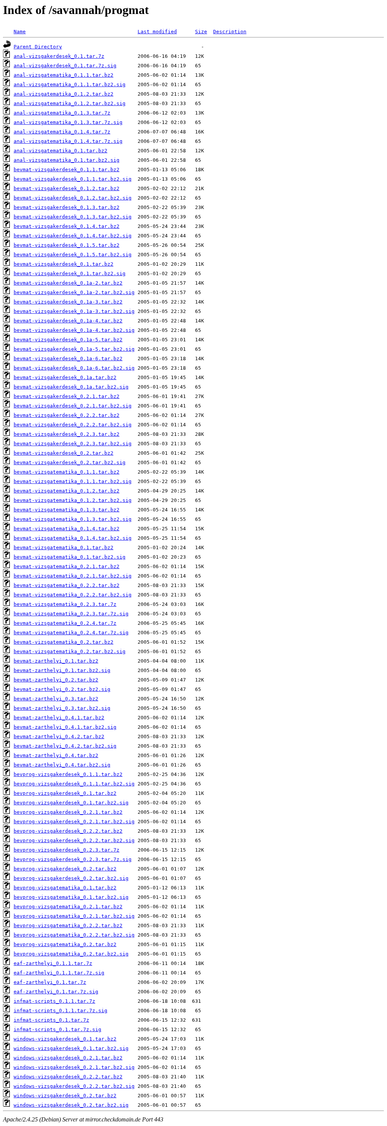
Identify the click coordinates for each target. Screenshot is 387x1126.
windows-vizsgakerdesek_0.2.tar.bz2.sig (71, 1105)
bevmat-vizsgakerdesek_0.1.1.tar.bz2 (66, 169)
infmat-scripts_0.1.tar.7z (51, 1020)
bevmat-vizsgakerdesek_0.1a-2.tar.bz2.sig (74, 292)
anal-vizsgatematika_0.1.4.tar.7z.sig (68, 141)
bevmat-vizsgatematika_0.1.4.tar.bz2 (66, 528)
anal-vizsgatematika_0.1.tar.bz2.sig (66, 160)
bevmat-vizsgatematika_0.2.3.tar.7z (65, 604)
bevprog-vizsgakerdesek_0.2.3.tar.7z (66, 850)
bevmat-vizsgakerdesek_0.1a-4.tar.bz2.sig (74, 330)
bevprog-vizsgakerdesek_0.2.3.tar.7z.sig (73, 859)
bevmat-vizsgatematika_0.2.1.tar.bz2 (66, 566)
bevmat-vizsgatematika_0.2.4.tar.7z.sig (71, 632)
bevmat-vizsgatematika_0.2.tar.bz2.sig (69, 651)
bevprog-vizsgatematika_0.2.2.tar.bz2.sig (74, 935)
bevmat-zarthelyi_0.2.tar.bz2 (56, 680)
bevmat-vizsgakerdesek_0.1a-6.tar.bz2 (68, 358)
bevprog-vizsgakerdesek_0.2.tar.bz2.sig (71, 878)
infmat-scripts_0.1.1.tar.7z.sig (60, 1010)
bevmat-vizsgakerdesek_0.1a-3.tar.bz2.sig (74, 311)
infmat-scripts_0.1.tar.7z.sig (57, 1029)
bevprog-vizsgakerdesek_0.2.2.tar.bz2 (68, 831)
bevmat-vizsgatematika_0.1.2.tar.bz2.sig (73, 500)
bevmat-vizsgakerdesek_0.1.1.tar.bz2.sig (73, 179)
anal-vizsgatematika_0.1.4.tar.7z (62, 132)
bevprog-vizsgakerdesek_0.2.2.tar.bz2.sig (74, 840)
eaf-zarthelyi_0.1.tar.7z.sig (56, 991)
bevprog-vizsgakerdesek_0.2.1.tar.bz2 (68, 812)
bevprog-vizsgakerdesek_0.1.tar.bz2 (65, 793)
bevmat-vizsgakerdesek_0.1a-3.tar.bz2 (68, 302)
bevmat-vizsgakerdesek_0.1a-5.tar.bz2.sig (74, 349)
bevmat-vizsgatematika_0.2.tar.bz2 (63, 642)
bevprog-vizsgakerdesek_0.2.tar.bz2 (65, 869)
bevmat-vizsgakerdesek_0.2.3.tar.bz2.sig (73, 443)
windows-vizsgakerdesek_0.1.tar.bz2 (65, 1039)
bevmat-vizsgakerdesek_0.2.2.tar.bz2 (66, 415)
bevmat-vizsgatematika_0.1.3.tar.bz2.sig (73, 519)
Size (201, 31)
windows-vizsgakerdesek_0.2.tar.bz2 (65, 1095)
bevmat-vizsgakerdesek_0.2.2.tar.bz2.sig (73, 424)
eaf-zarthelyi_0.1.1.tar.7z (53, 963)
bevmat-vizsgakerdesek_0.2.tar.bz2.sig (69, 462)
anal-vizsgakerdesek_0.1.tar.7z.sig (65, 65)
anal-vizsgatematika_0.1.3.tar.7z (62, 113)
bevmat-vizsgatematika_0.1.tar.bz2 (63, 547)
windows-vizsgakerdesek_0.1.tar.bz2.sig (71, 1048)
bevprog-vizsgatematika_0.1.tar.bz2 (65, 888)
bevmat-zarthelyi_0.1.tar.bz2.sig (62, 670)
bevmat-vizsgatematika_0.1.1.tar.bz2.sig (73, 481)
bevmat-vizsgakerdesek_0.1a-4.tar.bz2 (68, 321)
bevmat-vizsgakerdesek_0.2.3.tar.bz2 (66, 434)
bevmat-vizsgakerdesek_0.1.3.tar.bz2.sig (73, 217)
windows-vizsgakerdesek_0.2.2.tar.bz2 (68, 1077)
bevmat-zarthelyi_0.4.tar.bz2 (56, 755)
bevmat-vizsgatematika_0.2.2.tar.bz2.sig (73, 595)
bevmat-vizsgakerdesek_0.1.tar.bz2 (63, 264)
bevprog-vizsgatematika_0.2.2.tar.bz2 (68, 925)
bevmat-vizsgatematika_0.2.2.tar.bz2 (66, 585)
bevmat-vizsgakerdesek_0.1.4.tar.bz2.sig (73, 236)
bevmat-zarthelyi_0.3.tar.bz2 (56, 699)
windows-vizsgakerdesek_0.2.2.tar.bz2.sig (74, 1086)
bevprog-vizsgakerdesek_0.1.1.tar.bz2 (68, 774)
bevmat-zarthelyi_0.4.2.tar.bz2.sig (65, 746)
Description (229, 31)
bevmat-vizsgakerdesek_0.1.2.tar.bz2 (66, 188)
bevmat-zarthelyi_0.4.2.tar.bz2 (59, 736)
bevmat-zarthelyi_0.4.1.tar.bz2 (59, 717)
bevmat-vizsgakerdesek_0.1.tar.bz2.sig (69, 273)
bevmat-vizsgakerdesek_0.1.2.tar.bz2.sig (73, 198)
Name (20, 31)
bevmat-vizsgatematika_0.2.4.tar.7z (65, 623)
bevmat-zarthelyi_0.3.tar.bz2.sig (62, 708)
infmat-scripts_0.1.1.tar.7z (54, 1001)
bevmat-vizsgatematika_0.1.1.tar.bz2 (66, 472)
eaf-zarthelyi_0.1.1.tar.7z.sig (59, 973)
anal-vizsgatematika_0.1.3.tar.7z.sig (68, 122)
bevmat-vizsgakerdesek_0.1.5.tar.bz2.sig (73, 254)
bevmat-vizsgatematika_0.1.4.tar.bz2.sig (73, 538)
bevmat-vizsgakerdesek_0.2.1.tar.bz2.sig (73, 406)
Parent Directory (38, 47)
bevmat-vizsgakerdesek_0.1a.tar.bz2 (65, 377)
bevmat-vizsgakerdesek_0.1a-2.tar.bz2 (68, 283)
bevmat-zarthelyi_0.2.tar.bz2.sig (62, 689)
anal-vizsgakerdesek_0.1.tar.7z (59, 56)
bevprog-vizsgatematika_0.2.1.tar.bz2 (68, 906)
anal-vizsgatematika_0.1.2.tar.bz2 (63, 94)
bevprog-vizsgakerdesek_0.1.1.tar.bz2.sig (74, 784)
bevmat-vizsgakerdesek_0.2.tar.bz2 (63, 453)
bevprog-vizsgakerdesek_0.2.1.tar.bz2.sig (74, 821)
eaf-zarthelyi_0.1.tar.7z (50, 982)
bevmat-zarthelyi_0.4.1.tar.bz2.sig (65, 727)
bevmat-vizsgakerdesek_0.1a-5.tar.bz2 (68, 339)
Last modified (157, 31)
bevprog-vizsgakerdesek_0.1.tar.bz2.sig (71, 802)
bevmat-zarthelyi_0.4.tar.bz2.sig (62, 765)
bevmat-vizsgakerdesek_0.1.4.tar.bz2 (66, 226)
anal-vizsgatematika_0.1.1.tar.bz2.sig (69, 84)
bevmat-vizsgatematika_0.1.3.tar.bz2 (66, 510)
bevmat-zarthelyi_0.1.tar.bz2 (56, 661)
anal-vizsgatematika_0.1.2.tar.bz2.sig (69, 103)
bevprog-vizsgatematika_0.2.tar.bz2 (65, 944)
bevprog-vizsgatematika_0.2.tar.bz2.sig (71, 954)
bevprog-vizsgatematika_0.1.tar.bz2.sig (71, 897)
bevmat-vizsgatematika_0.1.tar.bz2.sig (69, 557)
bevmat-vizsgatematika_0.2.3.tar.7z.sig (71, 613)
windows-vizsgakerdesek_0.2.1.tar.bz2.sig (74, 1067)
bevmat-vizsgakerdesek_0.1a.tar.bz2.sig (71, 387)
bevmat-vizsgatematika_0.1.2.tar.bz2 (66, 491)
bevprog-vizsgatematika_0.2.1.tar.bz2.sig (74, 916)
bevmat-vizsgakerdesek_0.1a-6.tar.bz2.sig (74, 368)
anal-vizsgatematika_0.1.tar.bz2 (60, 150)
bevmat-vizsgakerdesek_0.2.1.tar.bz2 (66, 396)
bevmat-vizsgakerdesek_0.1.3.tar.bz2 (66, 207)
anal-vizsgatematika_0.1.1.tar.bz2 (63, 75)
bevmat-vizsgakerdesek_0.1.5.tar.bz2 (66, 245)
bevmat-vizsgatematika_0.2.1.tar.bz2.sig (73, 576)
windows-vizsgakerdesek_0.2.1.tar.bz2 (68, 1058)
